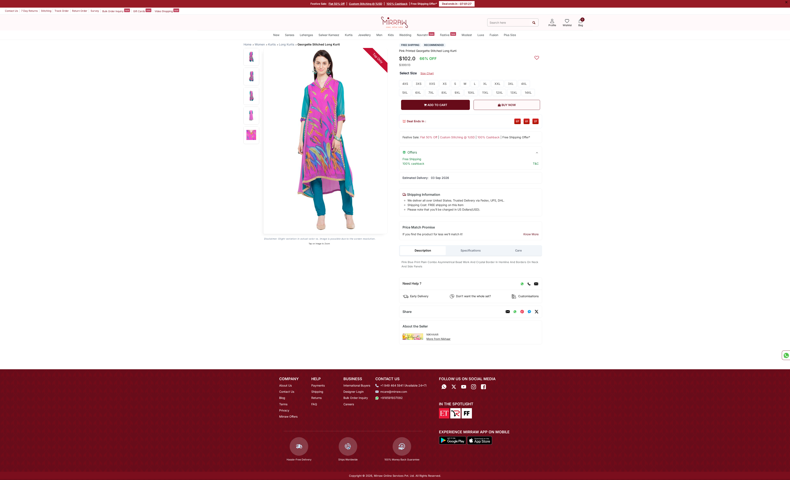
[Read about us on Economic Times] (444, 413)
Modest (467, 35)
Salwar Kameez (329, 35)
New (276, 35)
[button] (251, 56)
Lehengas (306, 35)
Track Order (62, 10)
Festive (447, 35)
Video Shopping (166, 11)
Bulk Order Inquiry (115, 11)
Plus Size (510, 35)
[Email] (536, 283)
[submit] (534, 22)
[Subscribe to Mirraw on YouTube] (463, 386)
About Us (285, 385)
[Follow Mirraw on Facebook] (483, 386)
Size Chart (427, 73)
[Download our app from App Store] (479, 440)
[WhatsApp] (522, 283)
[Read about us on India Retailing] (455, 413)
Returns (316, 398)
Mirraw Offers (288, 416)
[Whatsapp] (443, 386)
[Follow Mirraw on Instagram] (473, 386)
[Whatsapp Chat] (786, 355)
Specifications (471, 250)
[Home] (394, 22)
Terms (283, 404)
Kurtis (348, 35)
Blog (282, 398)
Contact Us (11, 10)
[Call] (529, 283)
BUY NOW (508, 105)
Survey (95, 10)
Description (423, 250)
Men (379, 35)
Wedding (405, 35)
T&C (536, 163)
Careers (348, 404)
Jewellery (364, 35)
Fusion (494, 35)
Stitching (46, 10)
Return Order (79, 10)
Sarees (289, 35)
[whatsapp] (515, 312)
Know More (531, 234)
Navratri (425, 35)
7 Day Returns (29, 10)
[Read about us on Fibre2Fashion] (467, 413)
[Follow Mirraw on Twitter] (453, 386)
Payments (318, 385)
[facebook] (529, 312)
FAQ (314, 404)
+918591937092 (391, 398)
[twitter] (536, 312)
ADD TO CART (437, 105)
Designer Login (353, 391)
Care (518, 250)
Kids (391, 35)
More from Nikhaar (438, 338)
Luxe (480, 35)
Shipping (317, 391)
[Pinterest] (522, 312)
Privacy (284, 410)
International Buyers (356, 385)
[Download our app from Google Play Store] (452, 440)
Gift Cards (142, 11)
